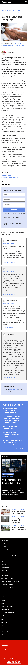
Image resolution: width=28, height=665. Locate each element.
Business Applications (7, 12)
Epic (23, 45)
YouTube (6, 632)
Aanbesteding (5, 175)
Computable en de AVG (7, 606)
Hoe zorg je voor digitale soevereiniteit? (11, 427)
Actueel (17, 43)
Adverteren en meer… (7, 578)
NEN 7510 (4, 570)
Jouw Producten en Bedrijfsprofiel (11, 581)
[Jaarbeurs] (14, 661)
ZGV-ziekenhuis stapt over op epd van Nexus (19, 529)
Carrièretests (5, 544)
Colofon (3, 603)
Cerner (18, 45)
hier (14, 223)
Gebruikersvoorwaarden (8, 650)
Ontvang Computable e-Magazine (10, 555)
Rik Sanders (10, 52)
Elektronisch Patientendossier (10, 177)
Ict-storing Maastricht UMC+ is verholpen (18, 513)
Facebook (6, 623)
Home (3, 10)
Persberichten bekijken (7, 593)
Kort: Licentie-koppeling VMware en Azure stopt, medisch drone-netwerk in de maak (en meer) (12, 419)
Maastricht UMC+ (6, 48)
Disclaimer (4, 645)
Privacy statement (6, 654)
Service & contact (6, 609)
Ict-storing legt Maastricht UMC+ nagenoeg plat (17, 521)
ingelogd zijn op (13, 389)
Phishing (3, 564)
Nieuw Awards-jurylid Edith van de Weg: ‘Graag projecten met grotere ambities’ (12, 443)
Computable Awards (7, 550)
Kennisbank (4, 547)
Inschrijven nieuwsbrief (7, 612)
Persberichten (5, 590)
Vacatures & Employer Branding (10, 587)
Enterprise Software (7, 45)
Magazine (4, 553)
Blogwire (3, 596)
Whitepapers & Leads (7, 584)
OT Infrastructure (7, 476)
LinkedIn (6, 629)
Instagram (6, 634)
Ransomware (5, 567)
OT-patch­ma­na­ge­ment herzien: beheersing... (12, 481)
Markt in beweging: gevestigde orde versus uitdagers (11, 434)
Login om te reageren (9, 262)
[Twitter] (9, 185)
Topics (3, 561)
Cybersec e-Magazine (7, 558)
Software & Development (13, 10)
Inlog (2, 615)
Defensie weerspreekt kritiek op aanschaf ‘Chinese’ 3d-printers (10, 410)
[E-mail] (3, 185)
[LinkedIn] (6, 185)
